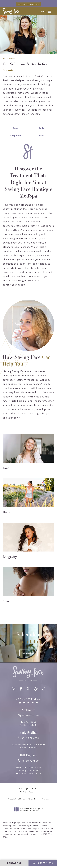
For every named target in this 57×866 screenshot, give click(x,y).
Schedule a (28, 637)
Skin (41, 136)
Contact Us (28, 653)
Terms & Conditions (16, 799)
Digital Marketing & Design (31, 809)
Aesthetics (12, 58)
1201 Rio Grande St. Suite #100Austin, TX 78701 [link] (28, 746)
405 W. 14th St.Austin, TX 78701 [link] (29, 723)
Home (4, 58)
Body (41, 128)
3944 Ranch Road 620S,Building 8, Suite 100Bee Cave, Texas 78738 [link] (28, 770)
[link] (28, 716)
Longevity (15, 136)
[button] (49, 12)
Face (15, 128)
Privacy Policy (34, 799)
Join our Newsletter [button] (28, 4)
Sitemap (45, 799)
